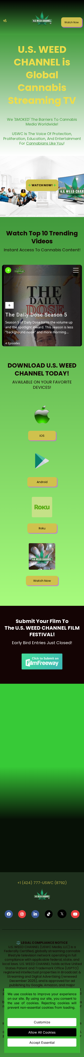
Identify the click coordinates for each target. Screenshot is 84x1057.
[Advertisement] (42, 734)
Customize (42, 1022)
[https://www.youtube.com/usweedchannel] (75, 914)
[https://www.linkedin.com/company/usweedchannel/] (35, 914)
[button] (4, 21)
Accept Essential (42, 1042)
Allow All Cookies (41, 1032)
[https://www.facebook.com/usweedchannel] (9, 914)
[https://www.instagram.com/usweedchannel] (22, 914)
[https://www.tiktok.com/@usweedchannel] (49, 914)
